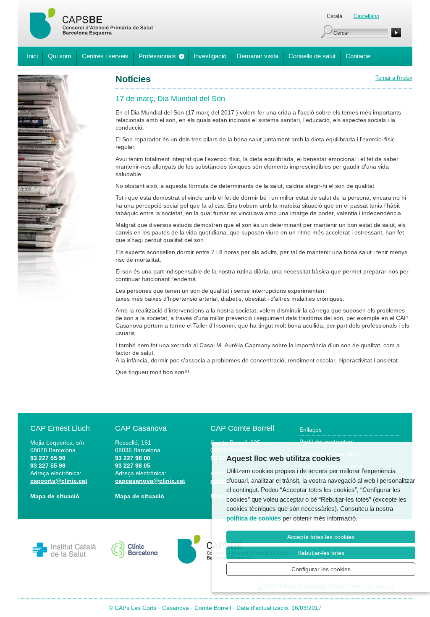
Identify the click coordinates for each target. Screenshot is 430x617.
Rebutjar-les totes (320, 552)
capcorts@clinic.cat (58, 480)
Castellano (366, 16)
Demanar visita (257, 56)
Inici (32, 56)
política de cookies (253, 518)
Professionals (157, 56)
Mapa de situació (54, 496)
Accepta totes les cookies (320, 537)
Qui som (59, 56)
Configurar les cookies (321, 569)
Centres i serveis (105, 56)
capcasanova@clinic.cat (150, 480)
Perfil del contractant (326, 442)
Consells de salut (312, 56)
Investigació (210, 56)
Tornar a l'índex (393, 78)
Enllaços (310, 429)
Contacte (358, 56)
